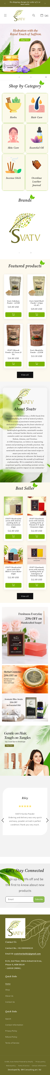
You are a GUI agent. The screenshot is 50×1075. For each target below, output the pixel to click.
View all (25, 374)
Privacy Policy (11, 1031)
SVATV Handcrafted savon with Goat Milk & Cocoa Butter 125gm (13, 571)
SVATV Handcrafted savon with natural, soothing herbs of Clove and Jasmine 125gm (13, 523)
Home (7, 984)
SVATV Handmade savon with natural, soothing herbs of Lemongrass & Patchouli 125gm (36, 572)
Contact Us (10, 1002)
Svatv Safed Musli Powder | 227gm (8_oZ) (36, 303)
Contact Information (14, 1025)
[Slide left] (19, 253)
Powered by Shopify (26, 1061)
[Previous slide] (19, 77)
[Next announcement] (45, 3)
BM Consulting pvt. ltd (31, 1069)
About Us (9, 996)
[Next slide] (31, 77)
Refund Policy (11, 1037)
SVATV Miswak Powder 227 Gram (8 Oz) (13, 352)
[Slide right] (31, 253)
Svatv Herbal (14, 1061)
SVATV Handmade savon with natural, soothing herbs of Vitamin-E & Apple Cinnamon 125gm (36, 523)
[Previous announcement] (5, 3)
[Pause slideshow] (47, 77)
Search (8, 1019)
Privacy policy (40, 1062)
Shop (7, 990)
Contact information (39, 1066)
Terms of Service (12, 1043)
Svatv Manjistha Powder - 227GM (36, 351)
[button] (5, 15)
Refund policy (11, 1066)
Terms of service (23, 1066)
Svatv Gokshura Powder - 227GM (13, 302)
